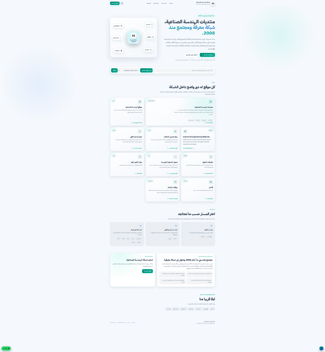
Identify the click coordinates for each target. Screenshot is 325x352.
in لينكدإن (191, 309)
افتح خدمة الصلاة (173, 198)
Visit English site (188, 148)
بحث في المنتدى (146, 70)
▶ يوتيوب (205, 309)
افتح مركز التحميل (173, 148)
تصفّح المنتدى (209, 123)
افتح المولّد (139, 173)
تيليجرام (169, 238)
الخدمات (133, 242)
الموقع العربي (209, 236)
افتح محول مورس (173, 173)
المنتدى (175, 238)
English (203, 236)
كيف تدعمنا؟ (147, 271)
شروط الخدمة (113, 322)
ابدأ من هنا (164, 3)
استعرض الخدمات (137, 148)
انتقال (114, 70)
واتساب (168, 309)
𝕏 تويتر (212, 309)
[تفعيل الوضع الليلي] (122, 3)
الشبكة (171, 3)
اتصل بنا (133, 322)
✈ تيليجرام (183, 309)
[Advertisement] (274, 339)
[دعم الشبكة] (321, 348)
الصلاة (118, 238)
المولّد (128, 238)
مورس (133, 238)
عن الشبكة (156, 3)
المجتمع (149, 3)
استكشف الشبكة (208, 55)
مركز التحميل (138, 238)
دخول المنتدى (114, 3)
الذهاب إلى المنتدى (191, 55)
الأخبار (123, 238)
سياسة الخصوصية (121, 322)
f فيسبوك (198, 309)
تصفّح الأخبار (210, 198)
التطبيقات (139, 242)
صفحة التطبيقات (209, 173)
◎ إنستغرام (175, 309)
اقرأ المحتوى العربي (137, 123)
